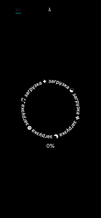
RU (18, 9)
